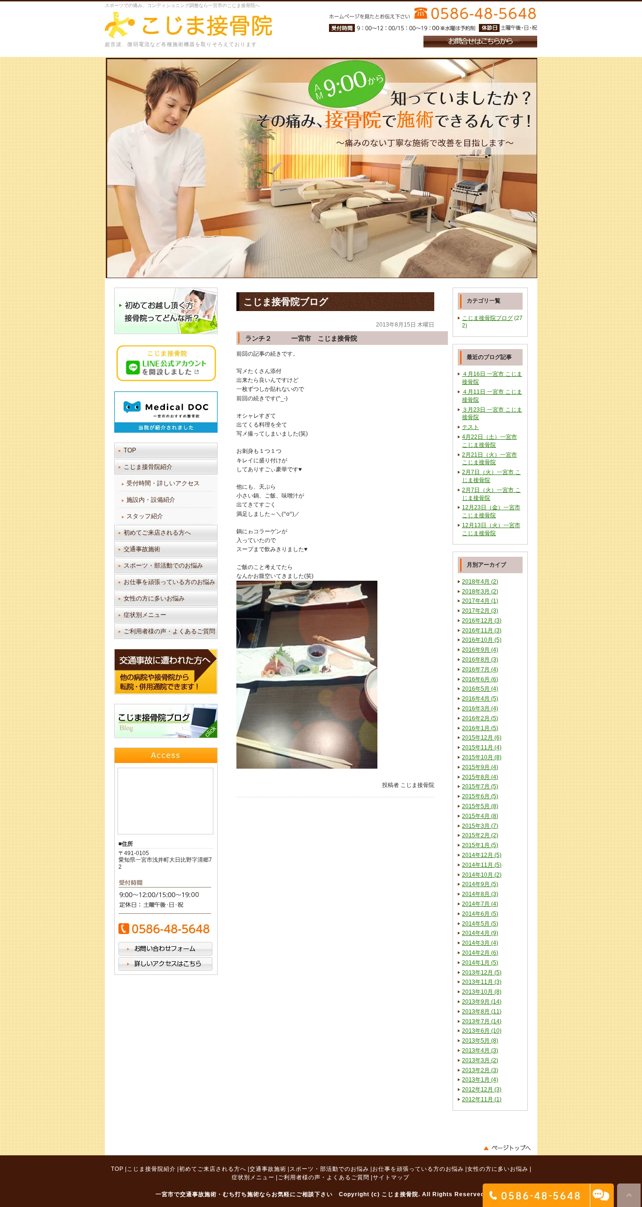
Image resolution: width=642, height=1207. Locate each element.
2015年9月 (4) (480, 767)
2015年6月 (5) (480, 796)
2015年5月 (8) (480, 806)
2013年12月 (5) (481, 972)
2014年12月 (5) (481, 855)
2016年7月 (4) (480, 669)
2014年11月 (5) (481, 865)
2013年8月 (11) (481, 1011)
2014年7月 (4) (480, 904)
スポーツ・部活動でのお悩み (163, 565)
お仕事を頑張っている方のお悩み (169, 581)
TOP (130, 450)
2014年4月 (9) (480, 933)
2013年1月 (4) (480, 1079)
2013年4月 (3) (480, 1050)
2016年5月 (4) (480, 688)
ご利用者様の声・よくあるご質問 (169, 631)
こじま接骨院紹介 (148, 466)
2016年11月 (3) (481, 630)
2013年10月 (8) (481, 992)
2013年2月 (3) (480, 1070)
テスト (470, 427)
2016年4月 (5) (480, 698)
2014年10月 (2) (481, 875)
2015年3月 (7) (480, 826)
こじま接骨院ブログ (487, 318)
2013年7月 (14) (481, 1021)
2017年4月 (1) (480, 601)
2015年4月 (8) (480, 816)
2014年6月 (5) (480, 914)
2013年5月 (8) (480, 1040)
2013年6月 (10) (481, 1031)
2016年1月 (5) (480, 728)
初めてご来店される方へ (157, 532)
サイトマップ (391, 1177)
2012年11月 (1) (481, 1099)
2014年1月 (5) (480, 962)
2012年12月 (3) (481, 1089)
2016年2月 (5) (480, 718)
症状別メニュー (145, 614)
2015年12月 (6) (481, 737)
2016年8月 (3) (480, 659)
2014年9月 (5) (480, 884)
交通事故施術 (142, 549)
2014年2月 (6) (480, 953)
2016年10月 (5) (481, 640)
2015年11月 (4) (481, 747)
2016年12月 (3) (481, 620)
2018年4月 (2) (480, 581)
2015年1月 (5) (480, 845)
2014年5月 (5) (480, 923)
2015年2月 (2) (480, 835)
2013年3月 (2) (480, 1060)
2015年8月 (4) (480, 777)
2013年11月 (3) (481, 982)
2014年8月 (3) (480, 894)
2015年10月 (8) (481, 757)
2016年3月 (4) (480, 708)
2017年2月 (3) (480, 610)
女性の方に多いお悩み (154, 598)
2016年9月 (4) (480, 649)
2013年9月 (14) (481, 1001)
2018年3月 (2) (480, 591)
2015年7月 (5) (480, 786)
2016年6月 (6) (480, 679)
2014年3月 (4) (480, 943)
